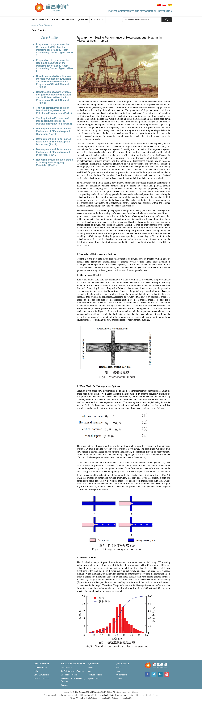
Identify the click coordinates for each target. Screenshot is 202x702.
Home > (35, 25)
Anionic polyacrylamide (122, 698)
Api (89, 671)
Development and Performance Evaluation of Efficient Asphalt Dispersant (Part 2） (53, 142)
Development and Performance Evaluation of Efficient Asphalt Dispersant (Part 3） (53, 152)
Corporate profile (40, 667)
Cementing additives (89, 695)
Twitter (154, 674)
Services (64, 685)
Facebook (147, 674)
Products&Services (63, 19)
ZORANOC (156, 666)
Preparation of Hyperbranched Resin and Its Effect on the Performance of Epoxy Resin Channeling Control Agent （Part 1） (54, 50)
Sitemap (135, 692)
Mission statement (41, 679)
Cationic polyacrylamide (100, 698)
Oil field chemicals (69, 675)
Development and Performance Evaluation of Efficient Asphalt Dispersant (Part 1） (53, 131)
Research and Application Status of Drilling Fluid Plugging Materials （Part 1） (54, 162)
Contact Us (97, 19)
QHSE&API (83, 19)
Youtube (166, 674)
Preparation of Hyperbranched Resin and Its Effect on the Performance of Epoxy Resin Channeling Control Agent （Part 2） (54, 65)
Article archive (121, 675)
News (118, 667)
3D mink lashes (82, 698)
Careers (119, 679)
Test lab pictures (95, 675)
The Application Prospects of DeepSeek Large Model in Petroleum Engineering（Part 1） (54, 111)
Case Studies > (46, 25)
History (36, 671)
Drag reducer (66, 667)
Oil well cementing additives (72, 671)
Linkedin (160, 674)
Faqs (118, 671)
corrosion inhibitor (106, 695)
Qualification (93, 679)
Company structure (41, 675)
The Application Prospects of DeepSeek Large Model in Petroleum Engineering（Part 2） (54, 121)
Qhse (90, 667)
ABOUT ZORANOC (40, 19)
